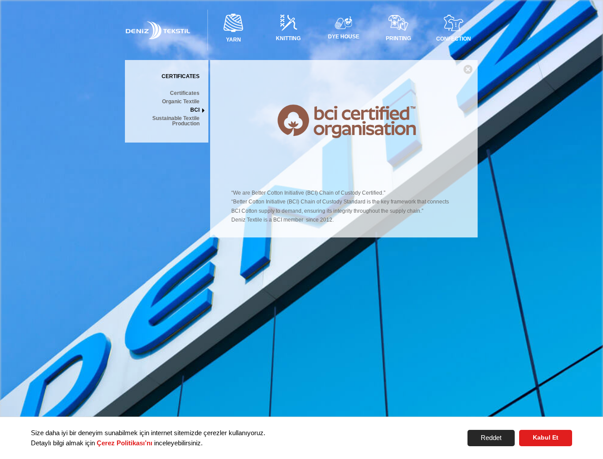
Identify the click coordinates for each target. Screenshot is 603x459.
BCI (195, 110)
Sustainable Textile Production (176, 121)
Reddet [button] (491, 437)
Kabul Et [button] (545, 437)
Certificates (185, 93)
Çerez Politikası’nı (124, 443)
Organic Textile (181, 102)
